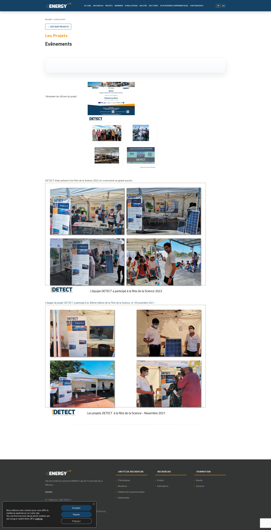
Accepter (76, 507)
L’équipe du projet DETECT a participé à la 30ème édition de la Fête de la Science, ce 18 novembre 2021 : (100, 303)
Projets (109, 5)
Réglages (76, 521)
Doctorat (153, 5)
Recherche (98, 5)
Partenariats (197, 5)
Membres (119, 5)
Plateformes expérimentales (131, 491)
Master (143, 5)
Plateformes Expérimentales (174, 5)
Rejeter (76, 514)
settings (39, 518)
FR (218, 6)
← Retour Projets (58, 26)
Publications (131, 5)
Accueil (87, 5)
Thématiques (124, 480)
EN (223, 6)
